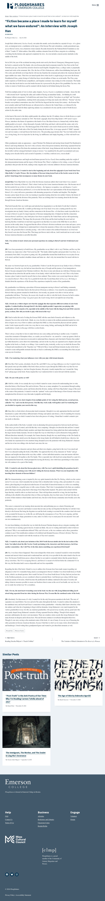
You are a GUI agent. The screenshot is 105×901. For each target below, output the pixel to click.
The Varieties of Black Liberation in (80, 639)
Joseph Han (9, 631)
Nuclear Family (19, 631)
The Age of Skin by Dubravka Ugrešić (74, 695)
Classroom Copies (44, 823)
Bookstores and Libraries (46, 819)
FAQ (6, 816)
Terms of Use (9, 823)
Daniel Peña (11, 706)
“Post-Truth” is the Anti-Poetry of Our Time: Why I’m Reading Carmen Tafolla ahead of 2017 (26, 698)
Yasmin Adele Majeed (13, 760)
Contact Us (8, 819)
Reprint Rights (42, 826)
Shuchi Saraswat (64, 700)
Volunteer (73, 816)
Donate (72, 819)
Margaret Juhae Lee (12, 38)
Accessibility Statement (23, 895)
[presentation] (26, 675)
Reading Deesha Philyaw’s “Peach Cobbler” (19, 639)
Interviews (9, 34)
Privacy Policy (10, 895)
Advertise (41, 816)
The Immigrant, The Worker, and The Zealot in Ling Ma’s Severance (26, 754)
